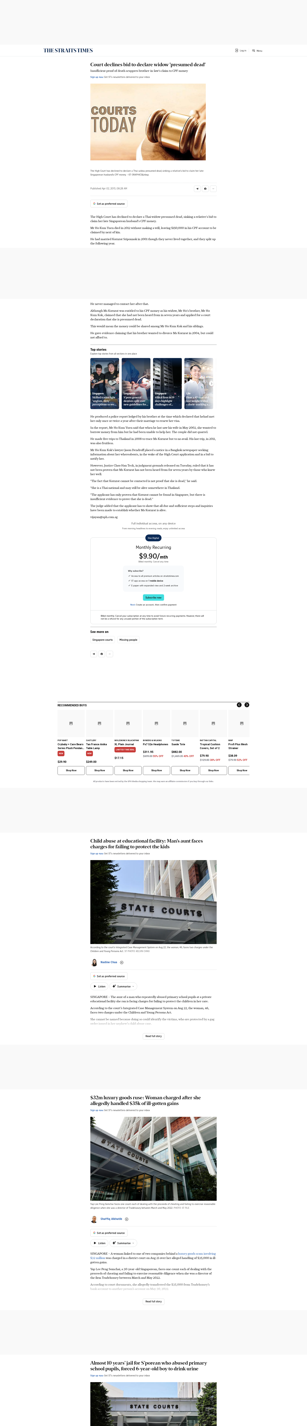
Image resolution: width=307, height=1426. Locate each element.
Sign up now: (96, 76)
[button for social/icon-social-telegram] (197, 189)
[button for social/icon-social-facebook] (205, 189)
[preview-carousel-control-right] (211, 383)
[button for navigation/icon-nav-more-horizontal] (213, 189)
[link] (68, 50)
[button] (240, 50)
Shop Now (71, 770)
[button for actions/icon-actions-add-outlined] (122, 962)
